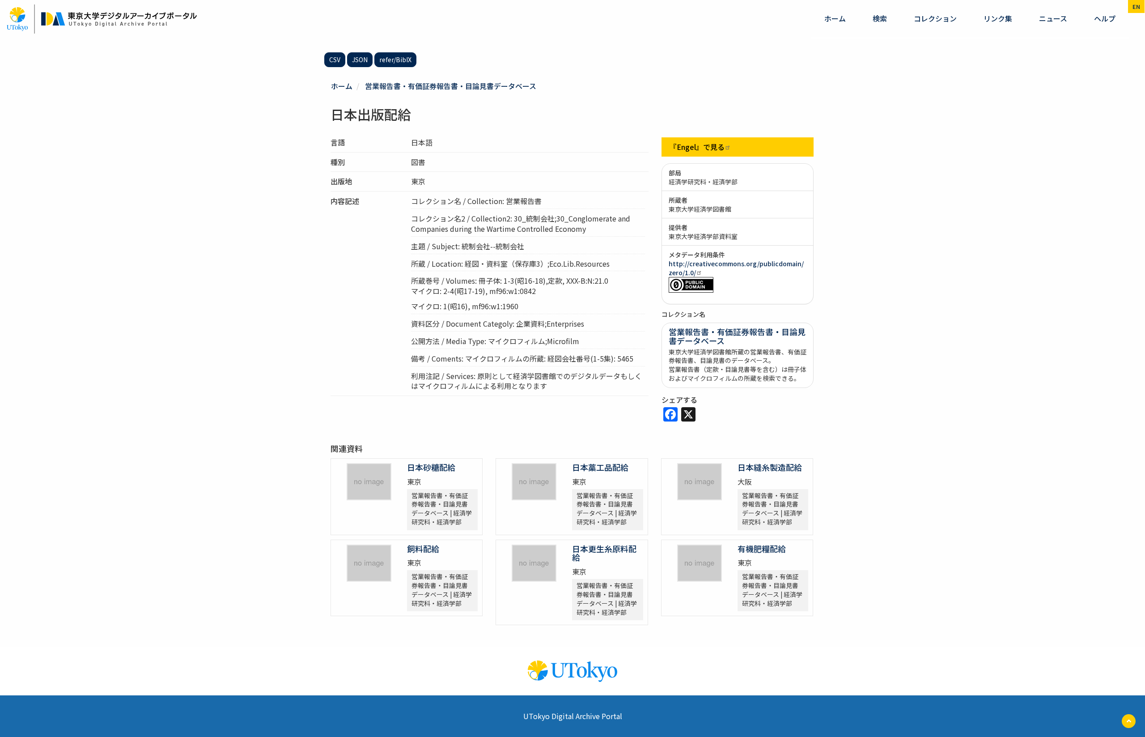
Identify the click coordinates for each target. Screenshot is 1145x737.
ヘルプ (1104, 18)
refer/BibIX (395, 59)
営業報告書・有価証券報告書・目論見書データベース (450, 86)
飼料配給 (423, 548)
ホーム (835, 18)
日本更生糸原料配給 (604, 553)
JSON (360, 59)
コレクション (935, 18)
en (1136, 6)
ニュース (1053, 18)
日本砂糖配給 (431, 467)
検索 (880, 18)
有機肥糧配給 (762, 548)
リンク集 (998, 18)
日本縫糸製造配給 (770, 467)
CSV (334, 59)
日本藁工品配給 (600, 467)
